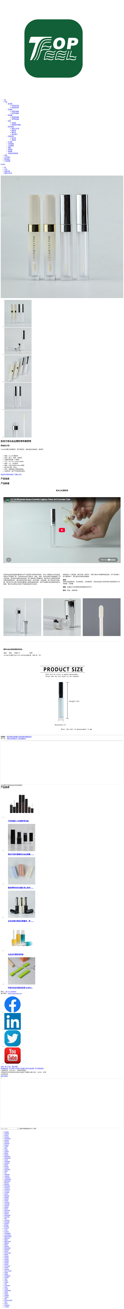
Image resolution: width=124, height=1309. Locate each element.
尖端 (2, 1066)
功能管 (14, 140)
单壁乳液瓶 (15, 111)
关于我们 (7, 157)
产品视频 (7, 161)
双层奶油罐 (15, 117)
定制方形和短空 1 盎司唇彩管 (16, 738)
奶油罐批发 (4, 1068)
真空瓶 (10, 103)
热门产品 (8, 1066)
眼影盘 (14, 130)
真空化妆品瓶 (29, 1068)
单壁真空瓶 (15, 105)
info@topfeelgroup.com (15, 993)
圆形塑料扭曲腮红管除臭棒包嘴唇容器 (19, 737)
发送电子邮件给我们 (7, 474)
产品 (5, 102)
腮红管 (14, 132)
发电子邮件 (4, 1076)
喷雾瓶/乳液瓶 (16, 124)
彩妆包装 (11, 126)
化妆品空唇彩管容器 (16, 954)
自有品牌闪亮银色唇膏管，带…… (21, 921)
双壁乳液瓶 (15, 113)
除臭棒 (10, 151)
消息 (5, 155)
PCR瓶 (10, 142)
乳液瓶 (10, 109)
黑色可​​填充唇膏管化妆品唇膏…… (21, 854)
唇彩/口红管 (15, 128)
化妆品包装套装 (13, 153)
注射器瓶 (11, 145)
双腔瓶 (10, 149)
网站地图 (15, 1066)
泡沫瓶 (14, 123)
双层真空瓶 (15, 107)
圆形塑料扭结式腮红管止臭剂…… (21, 888)
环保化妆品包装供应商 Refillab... (20, 988)
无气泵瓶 (12, 1068)
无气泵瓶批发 (39, 1068)
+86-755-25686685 (10, 991)
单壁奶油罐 (15, 119)
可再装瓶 (11, 144)
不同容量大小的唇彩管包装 (18, 821)
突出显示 (14, 134)
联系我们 (7, 159)
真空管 (14, 138)
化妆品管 (11, 136)
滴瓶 (9, 147)
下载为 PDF (18, 474)
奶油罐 (10, 115)
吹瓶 (9, 121)
